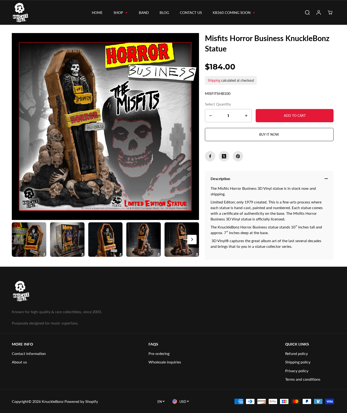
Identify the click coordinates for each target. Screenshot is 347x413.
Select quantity (218, 104)
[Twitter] (224, 156)
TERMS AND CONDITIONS (302, 379)
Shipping (214, 80)
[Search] (307, 12)
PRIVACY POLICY (296, 370)
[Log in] (318, 12)
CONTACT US (191, 12)
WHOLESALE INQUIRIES (164, 362)
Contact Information (29, 353)
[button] (192, 239)
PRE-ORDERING (158, 353)
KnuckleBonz (52, 401)
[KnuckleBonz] (29, 12)
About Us (19, 362)
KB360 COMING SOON (232, 12)
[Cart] (330, 12)
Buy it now (269, 134)
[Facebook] (210, 156)
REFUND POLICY (296, 353)
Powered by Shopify (81, 401)
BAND (144, 12)
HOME (97, 12)
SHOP (119, 12)
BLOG (164, 12)
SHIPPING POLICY (297, 362)
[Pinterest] (238, 156)
